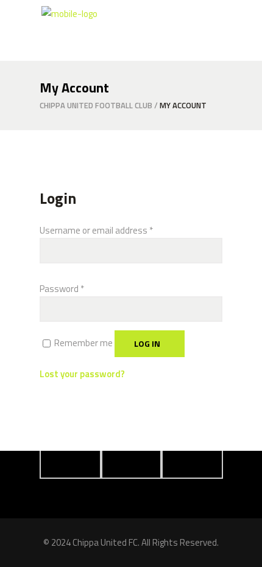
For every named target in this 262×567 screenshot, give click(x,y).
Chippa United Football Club (96, 106)
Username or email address (96, 230)
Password (62, 289)
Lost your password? (82, 374)
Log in (147, 343)
